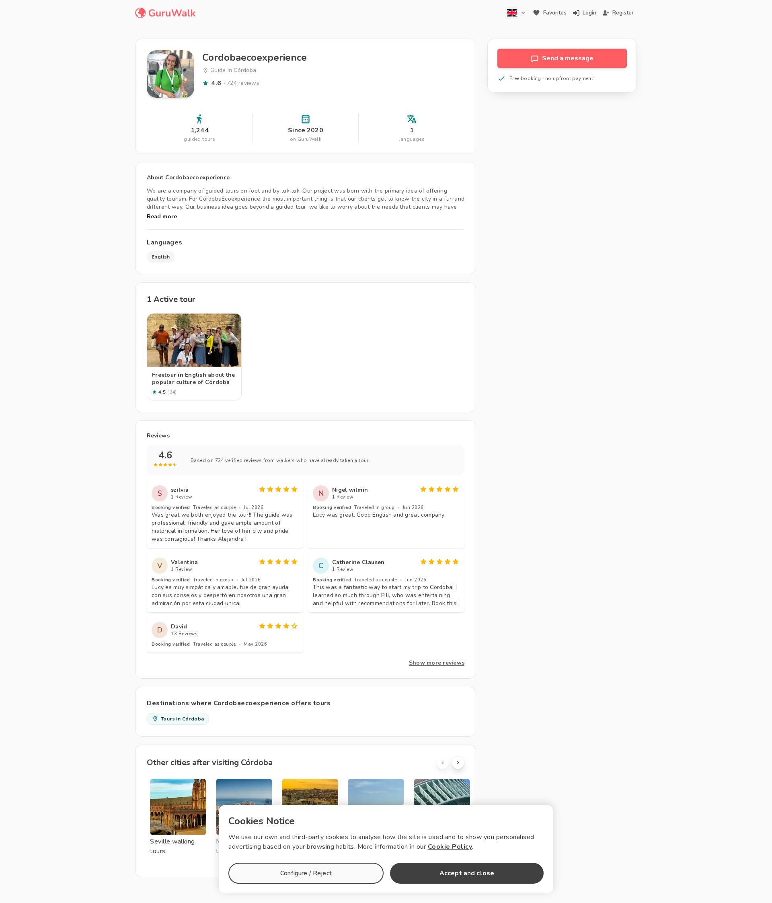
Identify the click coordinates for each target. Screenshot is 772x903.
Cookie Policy (450, 846)
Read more (162, 216)
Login (589, 12)
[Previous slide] (442, 762)
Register (623, 12)
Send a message (567, 58)
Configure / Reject (306, 873)
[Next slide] (458, 762)
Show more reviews (436, 663)
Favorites (555, 12)
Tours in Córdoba (182, 719)
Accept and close (466, 873)
